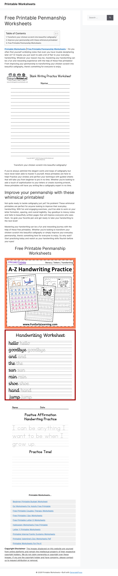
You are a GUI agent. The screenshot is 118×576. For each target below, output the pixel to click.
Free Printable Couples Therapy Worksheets (33, 511)
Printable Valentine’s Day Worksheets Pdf (32, 539)
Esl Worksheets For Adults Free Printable (31, 506)
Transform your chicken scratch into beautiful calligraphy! (32, 37)
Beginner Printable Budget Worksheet (30, 501)
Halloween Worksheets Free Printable (30, 525)
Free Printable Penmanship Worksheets (24, 43)
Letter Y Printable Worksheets (26, 529)
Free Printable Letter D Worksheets (29, 520)
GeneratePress (76, 572)
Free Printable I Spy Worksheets (27, 515)
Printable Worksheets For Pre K (27, 543)
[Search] (110, 17)
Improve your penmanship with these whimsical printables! (33, 40)
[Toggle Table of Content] (55, 34)
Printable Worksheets (20, 4)
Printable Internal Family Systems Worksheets (34, 534)
